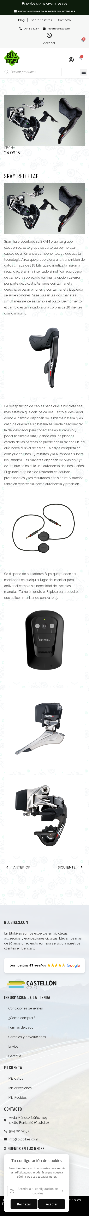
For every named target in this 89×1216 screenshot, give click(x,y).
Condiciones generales (25, 1008)
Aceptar (52, 1204)
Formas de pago (21, 1027)
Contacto (64, 20)
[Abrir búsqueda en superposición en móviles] (31, 72)
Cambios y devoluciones (27, 1037)
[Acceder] (49, 35)
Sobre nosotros (41, 20)
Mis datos (15, 1078)
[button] (83, 72)
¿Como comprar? (21, 1018)
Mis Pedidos (17, 1098)
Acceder (49, 43)
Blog (21, 20)
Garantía (14, 1056)
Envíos (13, 1046)
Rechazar (24, 1204)
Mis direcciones (20, 1088)
